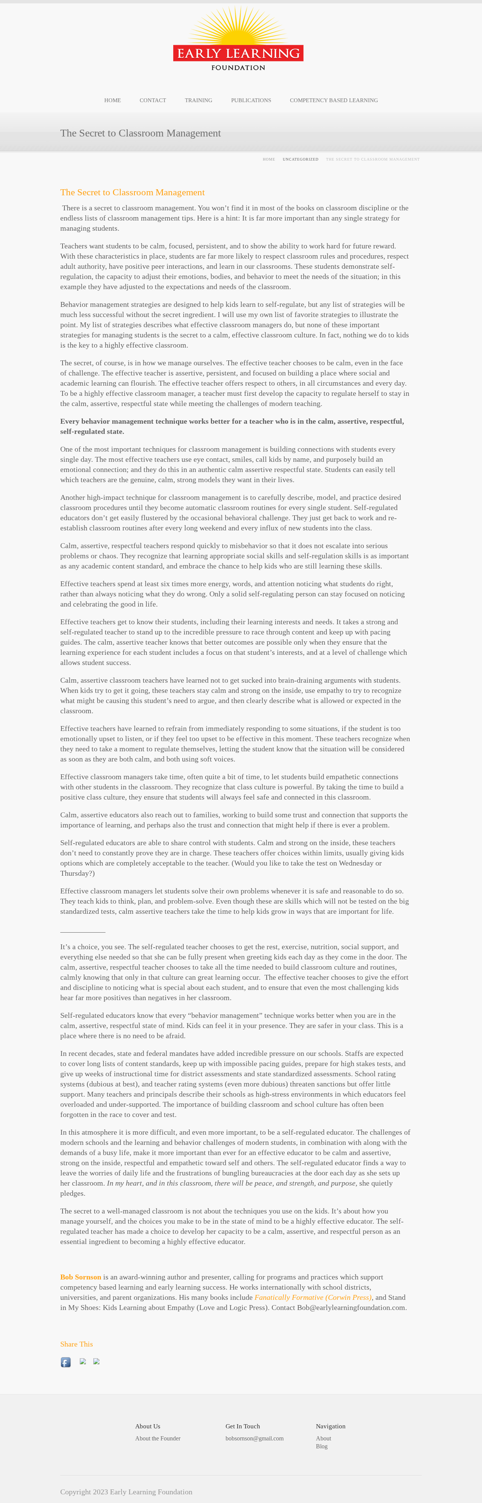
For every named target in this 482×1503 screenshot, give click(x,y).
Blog (322, 1446)
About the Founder (157, 1438)
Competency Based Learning (334, 100)
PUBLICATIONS (251, 100)
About (323, 1438)
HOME (112, 100)
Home (269, 159)
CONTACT (153, 100)
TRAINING (198, 100)
